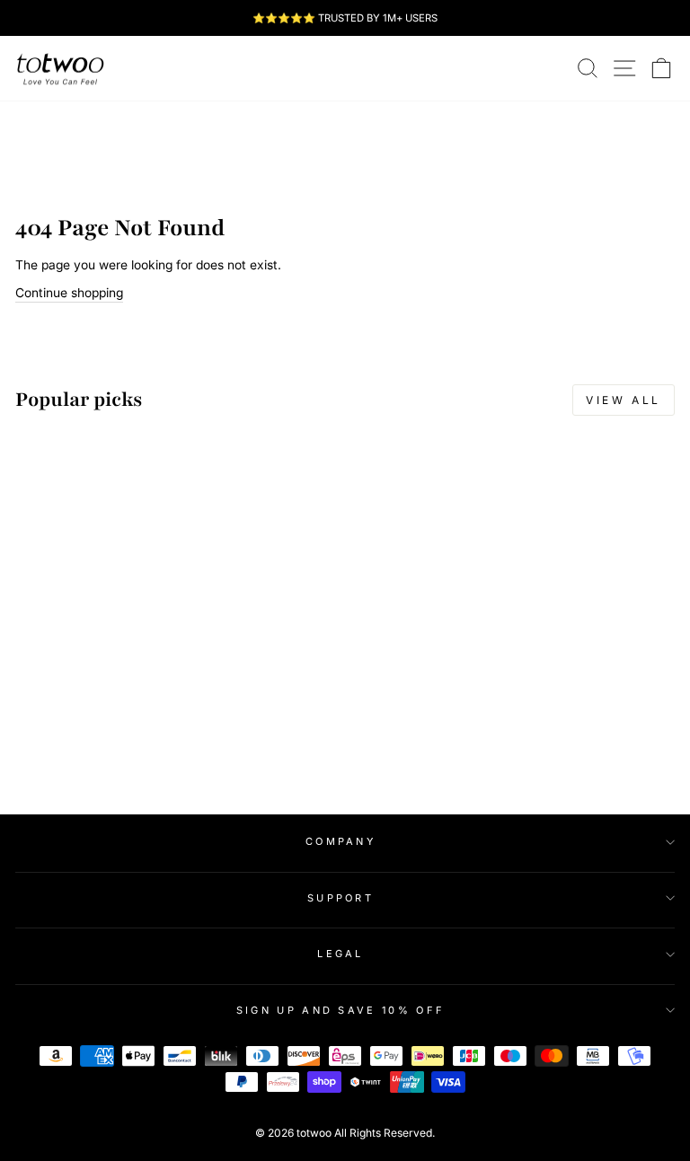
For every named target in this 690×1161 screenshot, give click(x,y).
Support (340, 898)
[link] (60, 68)
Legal (340, 953)
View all (623, 400)
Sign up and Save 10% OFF (341, 1010)
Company (340, 841)
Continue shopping (69, 293)
